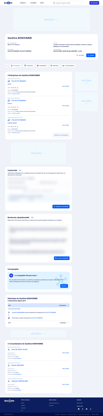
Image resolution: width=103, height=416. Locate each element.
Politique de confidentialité (83, 414)
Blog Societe (80, 403)
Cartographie (42, 65)
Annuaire (23, 408)
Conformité (30, 65)
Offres (42, 3)
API (22, 410)
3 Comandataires (69, 65)
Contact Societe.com (54, 403)
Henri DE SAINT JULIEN (59, 51)
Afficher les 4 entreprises (61, 135)
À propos (57, 414)
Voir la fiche (65, 86)
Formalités (33, 3)
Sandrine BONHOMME (18, 312)
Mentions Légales (95, 414)
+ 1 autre (79, 51)
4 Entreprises (16, 65)
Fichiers (23, 405)
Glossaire (51, 405)
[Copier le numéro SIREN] (17, 88)
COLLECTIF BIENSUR (13, 51)
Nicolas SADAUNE (72, 51)
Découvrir (64, 286)
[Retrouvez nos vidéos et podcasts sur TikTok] (90, 409)
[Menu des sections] (6, 65)
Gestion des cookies (72, 414)
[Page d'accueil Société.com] (8, 2)
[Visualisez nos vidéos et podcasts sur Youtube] (86, 409)
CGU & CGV (63, 414)
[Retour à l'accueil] (9, 401)
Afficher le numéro (16, 93)
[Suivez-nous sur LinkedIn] (79, 409)
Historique (55, 65)
